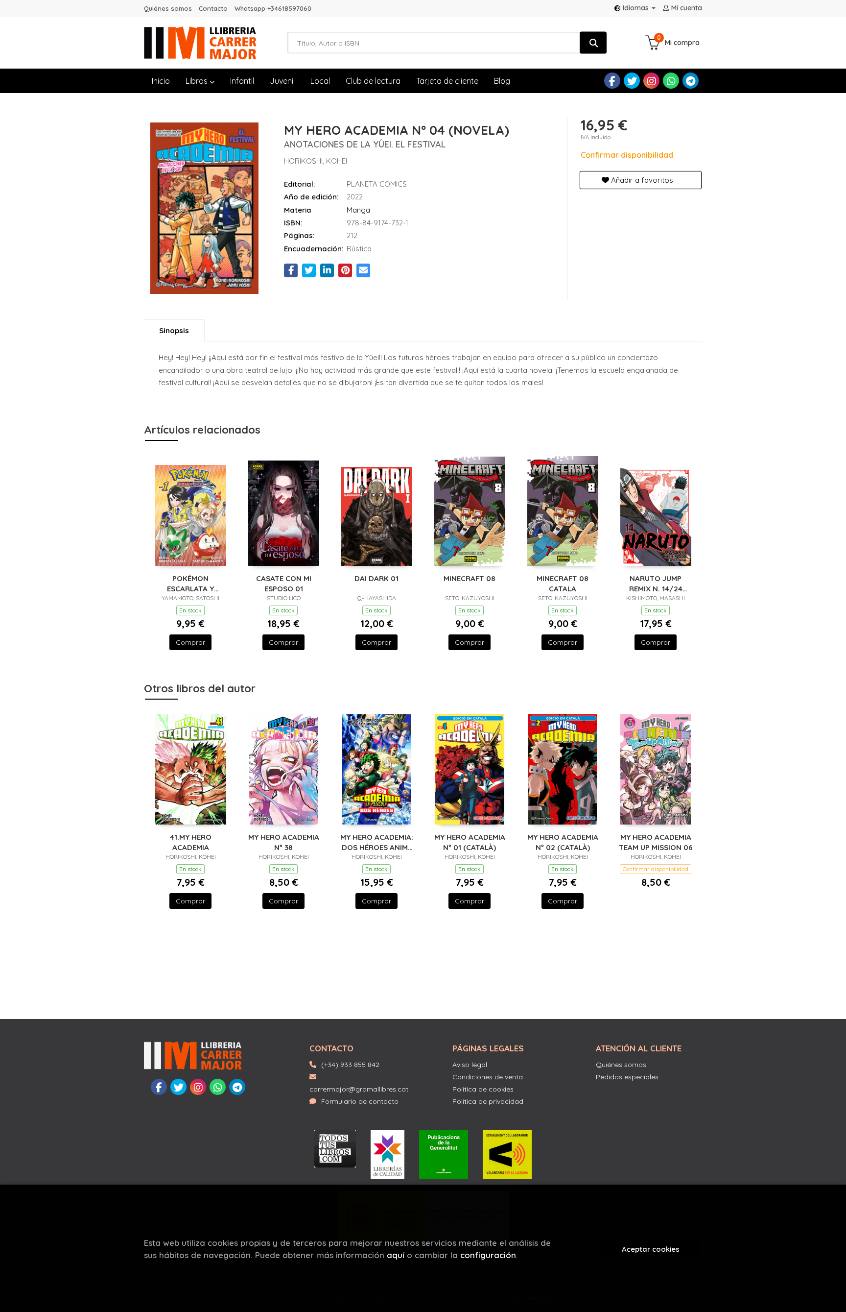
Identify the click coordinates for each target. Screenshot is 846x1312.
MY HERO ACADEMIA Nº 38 (283, 841)
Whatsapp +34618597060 (273, 8)
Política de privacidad (487, 1101)
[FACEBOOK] (612, 81)
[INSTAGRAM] (651, 81)
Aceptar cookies (651, 1249)
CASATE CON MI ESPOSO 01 (283, 583)
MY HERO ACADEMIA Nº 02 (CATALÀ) (562, 841)
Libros (198, 81)
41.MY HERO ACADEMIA (191, 841)
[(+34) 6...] (671, 81)
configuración (488, 1255)
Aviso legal (469, 1064)
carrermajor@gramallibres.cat (358, 1089)
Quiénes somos (168, 8)
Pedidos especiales (627, 1076)
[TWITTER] (632, 81)
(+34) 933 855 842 (350, 1064)
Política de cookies (483, 1089)
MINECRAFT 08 (469, 578)
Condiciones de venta (487, 1076)
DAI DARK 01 (376, 578)
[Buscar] (593, 43)
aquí (395, 1255)
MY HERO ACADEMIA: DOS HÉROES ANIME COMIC (376, 841)
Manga (358, 210)
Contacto (213, 8)
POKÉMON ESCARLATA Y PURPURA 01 (190, 583)
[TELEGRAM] (690, 81)
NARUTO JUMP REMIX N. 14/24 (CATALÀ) (655, 583)
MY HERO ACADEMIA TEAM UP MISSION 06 (656, 841)
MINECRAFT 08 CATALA (562, 583)
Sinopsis (174, 330)
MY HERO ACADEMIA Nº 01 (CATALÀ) (469, 841)
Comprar (190, 642)
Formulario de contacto (360, 1101)
